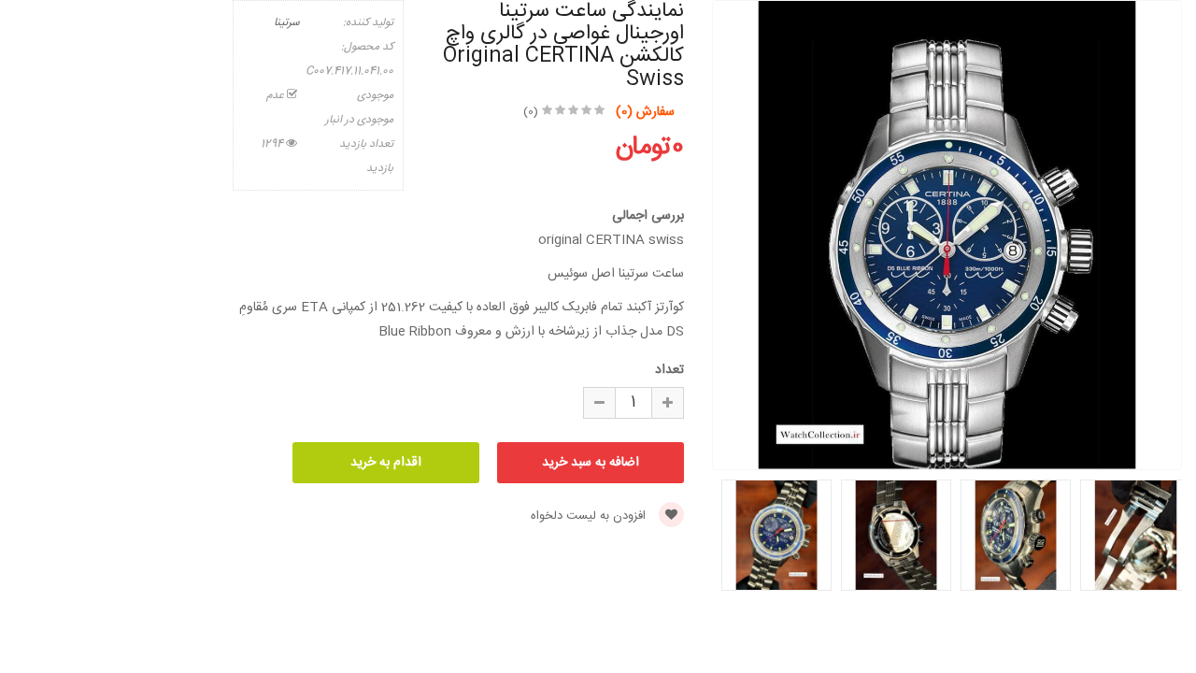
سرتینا (287, 22)
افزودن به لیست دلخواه (590, 516)
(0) (530, 112)
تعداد (669, 370)
